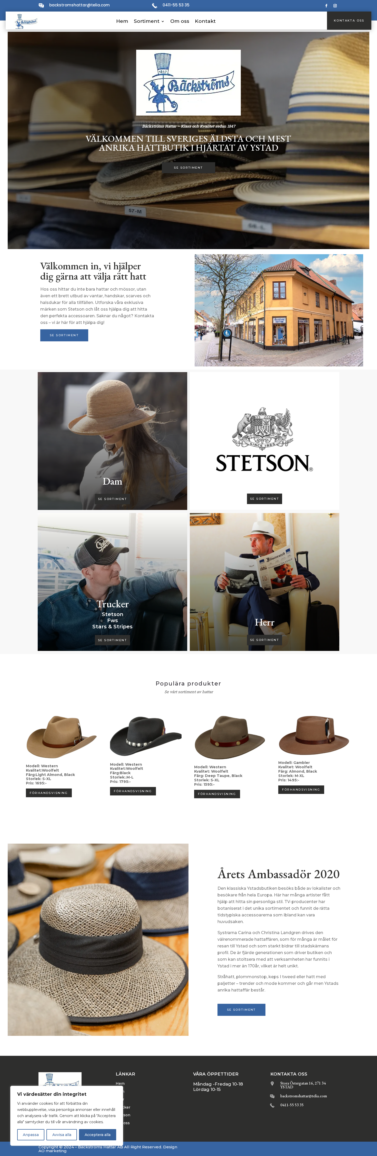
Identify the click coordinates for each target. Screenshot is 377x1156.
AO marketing (52, 1150)
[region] (66, 1116)
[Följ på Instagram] (335, 6)
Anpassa (31, 1134)
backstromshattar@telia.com (79, 5)
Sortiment (147, 21)
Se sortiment (188, 167)
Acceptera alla (98, 1134)
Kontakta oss (349, 20)
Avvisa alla (61, 1134)
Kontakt (205, 21)
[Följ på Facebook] (326, 6)
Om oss (179, 21)
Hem (122, 21)
